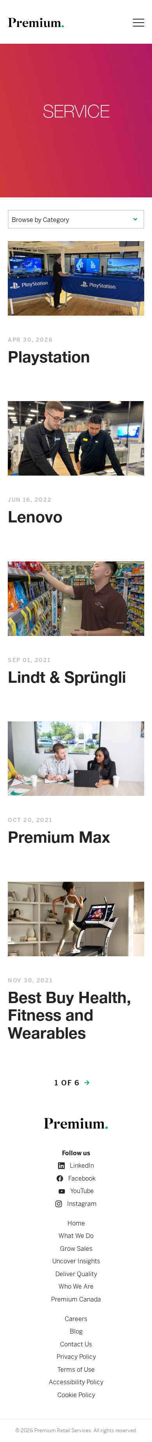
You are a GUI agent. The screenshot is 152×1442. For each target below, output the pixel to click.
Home (76, 1223)
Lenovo (35, 518)
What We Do (76, 1236)
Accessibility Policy (76, 1382)
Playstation (49, 358)
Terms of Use (76, 1370)
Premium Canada (76, 1299)
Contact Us (76, 1344)
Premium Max (59, 839)
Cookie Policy (76, 1395)
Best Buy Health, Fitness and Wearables (69, 1016)
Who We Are (76, 1286)
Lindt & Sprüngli (67, 679)
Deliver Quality (76, 1274)
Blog (76, 1331)
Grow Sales (76, 1249)
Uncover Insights (76, 1261)
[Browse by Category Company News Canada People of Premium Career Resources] (76, 219)
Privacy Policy (76, 1357)
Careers (76, 1319)
